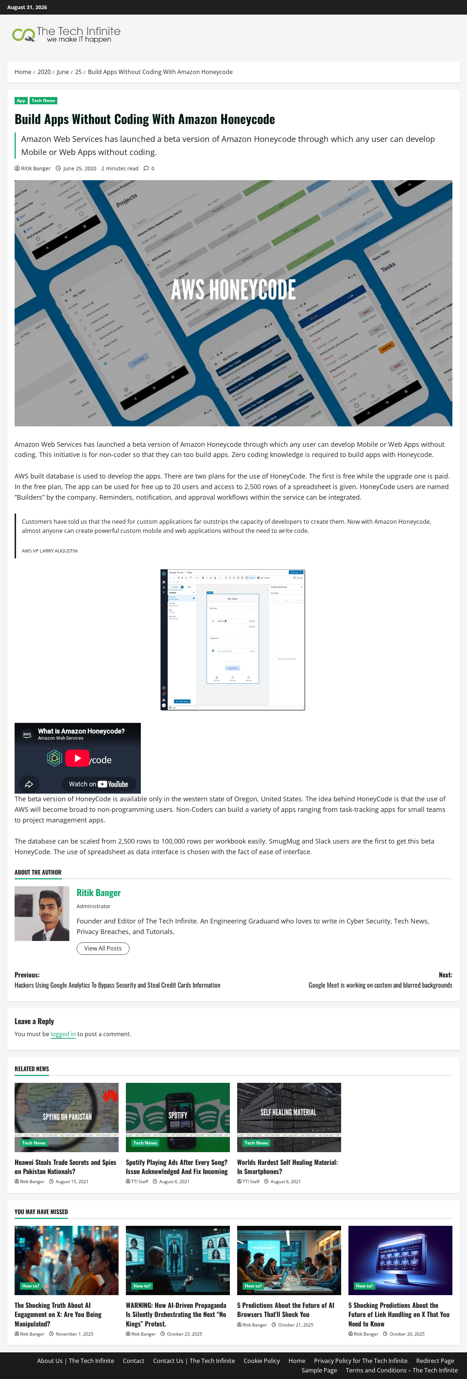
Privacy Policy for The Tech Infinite (361, 1361)
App (21, 100)
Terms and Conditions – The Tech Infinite (402, 1370)
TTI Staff (139, 1181)
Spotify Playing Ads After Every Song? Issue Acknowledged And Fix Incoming (177, 1166)
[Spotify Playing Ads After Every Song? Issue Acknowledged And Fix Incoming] (178, 1117)
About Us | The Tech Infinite (75, 1361)
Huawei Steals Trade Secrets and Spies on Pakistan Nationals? (65, 1166)
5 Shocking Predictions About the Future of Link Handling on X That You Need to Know (398, 1314)
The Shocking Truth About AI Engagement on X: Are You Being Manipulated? (58, 1314)
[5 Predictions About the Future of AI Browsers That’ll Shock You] (289, 1260)
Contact (133, 1361)
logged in (63, 1034)
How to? (30, 1286)
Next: (380, 980)
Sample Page (319, 1370)
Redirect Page (435, 1361)
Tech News (43, 100)
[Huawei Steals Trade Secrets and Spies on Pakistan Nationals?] (67, 1117)
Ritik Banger (36, 168)
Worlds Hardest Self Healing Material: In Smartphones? (287, 1166)
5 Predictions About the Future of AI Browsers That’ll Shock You (285, 1309)
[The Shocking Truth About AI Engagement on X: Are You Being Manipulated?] (67, 1260)
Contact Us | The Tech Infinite (194, 1361)
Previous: (117, 980)
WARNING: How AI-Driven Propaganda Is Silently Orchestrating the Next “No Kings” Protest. (176, 1314)
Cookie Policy (262, 1361)
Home (297, 1361)
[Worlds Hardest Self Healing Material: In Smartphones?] (289, 1117)
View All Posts (103, 948)
